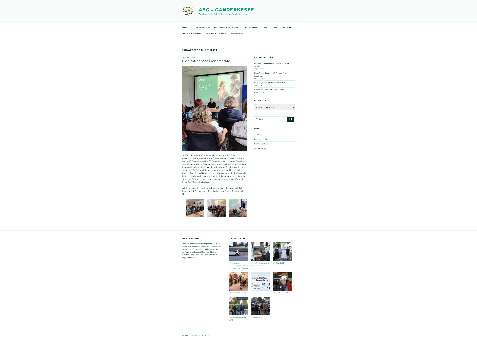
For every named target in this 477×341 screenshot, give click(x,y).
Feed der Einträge (261, 139)
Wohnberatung (237, 33)
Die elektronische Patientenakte (206, 61)
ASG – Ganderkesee (226, 10)
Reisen (275, 27)
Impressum (287, 27)
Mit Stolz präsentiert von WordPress (196, 335)
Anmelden (258, 135)
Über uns (185, 27)
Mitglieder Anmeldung (191, 33)
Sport (265, 27)
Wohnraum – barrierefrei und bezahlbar (269, 90)
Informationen (251, 27)
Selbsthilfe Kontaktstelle (215, 33)
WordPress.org (260, 148)
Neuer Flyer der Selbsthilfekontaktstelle (270, 83)
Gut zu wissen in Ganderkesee (226, 27)
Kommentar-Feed (261, 144)
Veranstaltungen (203, 27)
